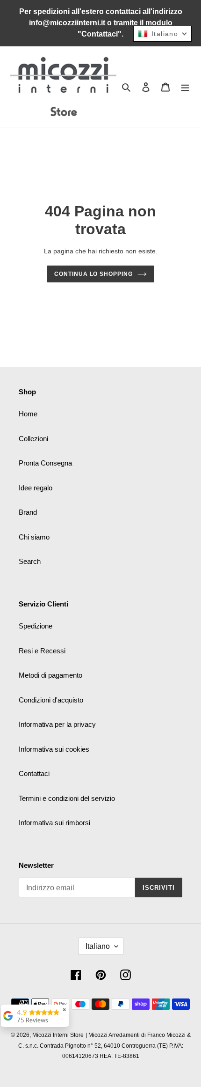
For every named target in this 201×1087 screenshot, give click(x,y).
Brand (28, 512)
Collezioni (33, 439)
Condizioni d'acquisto (51, 700)
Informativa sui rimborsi (54, 823)
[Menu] (185, 87)
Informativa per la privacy (57, 724)
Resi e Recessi (42, 651)
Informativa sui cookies (54, 749)
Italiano (98, 946)
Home (28, 414)
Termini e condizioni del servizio (67, 798)
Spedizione (35, 626)
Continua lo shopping (93, 274)
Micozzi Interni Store (58, 1035)
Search (30, 561)
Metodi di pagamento (50, 675)
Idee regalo (35, 488)
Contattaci (34, 773)
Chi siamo (34, 537)
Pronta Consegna (45, 463)
